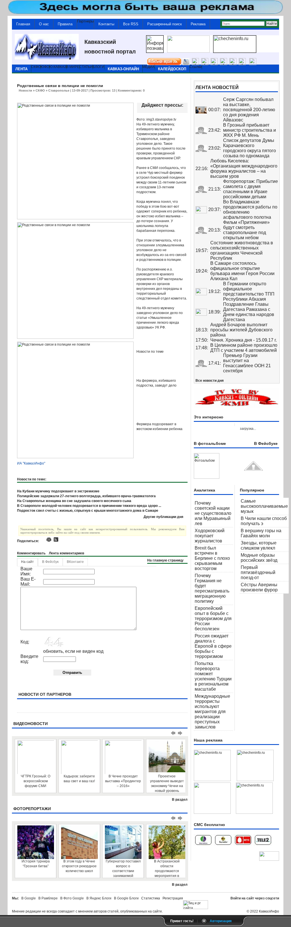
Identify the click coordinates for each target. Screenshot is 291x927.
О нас (44, 24)
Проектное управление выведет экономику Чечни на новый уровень (167, 783)
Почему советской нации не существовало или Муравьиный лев (213, 513)
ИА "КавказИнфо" (31, 463)
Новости (25, 90)
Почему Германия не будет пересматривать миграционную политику (212, 588)
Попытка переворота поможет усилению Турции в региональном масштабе (213, 676)
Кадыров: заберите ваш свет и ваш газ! (79, 778)
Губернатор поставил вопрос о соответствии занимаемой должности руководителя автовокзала (123, 868)
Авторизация (221, 921)
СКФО (40, 90)
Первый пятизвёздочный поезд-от (258, 572)
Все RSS (130, 24)
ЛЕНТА (21, 69)
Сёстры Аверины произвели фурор (259, 587)
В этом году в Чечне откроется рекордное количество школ (79, 866)
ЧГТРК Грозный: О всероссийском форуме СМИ (35, 781)
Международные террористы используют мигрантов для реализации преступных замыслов (212, 711)
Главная (23, 24)
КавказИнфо (269, 911)
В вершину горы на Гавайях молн (261, 533)
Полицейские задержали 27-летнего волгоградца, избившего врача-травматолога (86, 496)
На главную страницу (165, 560)
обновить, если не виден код (73, 651)
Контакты (106, 24)
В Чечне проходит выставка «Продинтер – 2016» (123, 781)
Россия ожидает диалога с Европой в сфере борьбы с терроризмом (213, 646)
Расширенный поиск (164, 24)
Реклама (198, 24)
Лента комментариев (66, 553)
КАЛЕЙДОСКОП (172, 69)
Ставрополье (58, 90)
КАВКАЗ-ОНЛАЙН (123, 69)
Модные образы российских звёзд (259, 558)
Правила (65, 24)
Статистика (151, 898)
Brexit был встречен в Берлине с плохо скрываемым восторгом (212, 558)
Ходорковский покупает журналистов (210, 535)
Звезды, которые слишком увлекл (259, 545)
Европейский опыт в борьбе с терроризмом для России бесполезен (213, 618)
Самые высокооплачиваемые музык (264, 506)
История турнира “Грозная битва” (36, 863)
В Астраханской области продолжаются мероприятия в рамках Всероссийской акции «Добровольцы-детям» (166, 868)
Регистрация (173, 898)
